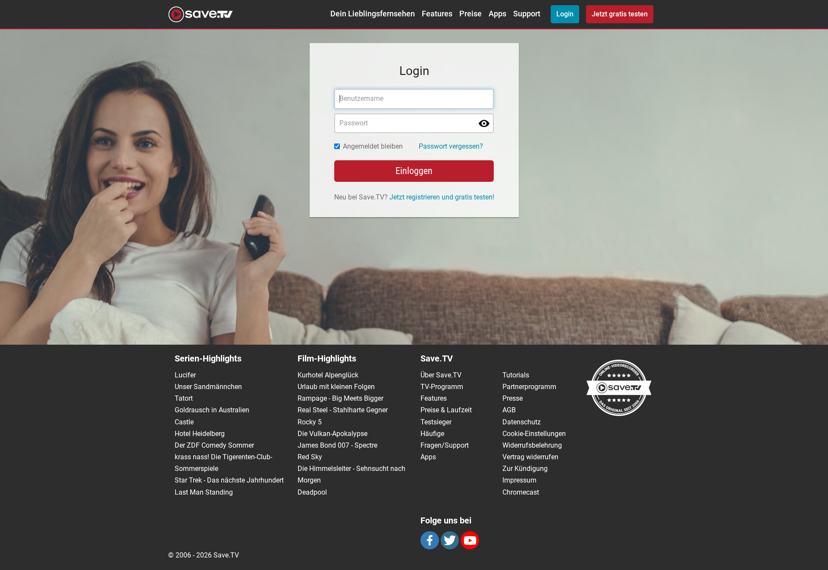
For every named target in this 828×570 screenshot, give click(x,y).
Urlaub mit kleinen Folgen (336, 387)
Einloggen (414, 170)
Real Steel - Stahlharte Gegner (343, 410)
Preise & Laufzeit (446, 410)
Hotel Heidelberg (200, 434)
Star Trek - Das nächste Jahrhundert (229, 480)
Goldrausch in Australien (212, 410)
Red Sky (310, 457)
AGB (509, 410)
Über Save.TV (440, 375)
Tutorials (515, 375)
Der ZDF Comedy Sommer (214, 445)
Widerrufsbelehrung (532, 445)
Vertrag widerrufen (530, 457)
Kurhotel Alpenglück (328, 375)
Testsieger (436, 422)
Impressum (519, 480)
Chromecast (520, 492)
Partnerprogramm (529, 387)
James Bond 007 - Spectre (337, 445)
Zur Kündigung (525, 468)
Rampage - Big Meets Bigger (340, 398)
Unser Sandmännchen (208, 387)
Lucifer (185, 375)
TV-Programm (441, 387)
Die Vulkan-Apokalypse (332, 434)
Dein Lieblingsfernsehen (372, 13)
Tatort (184, 398)
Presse (512, 398)
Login (565, 14)
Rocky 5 (310, 422)
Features (437, 13)
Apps (497, 13)
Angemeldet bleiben (373, 146)
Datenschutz (521, 422)
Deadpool (312, 492)
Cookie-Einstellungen (534, 434)
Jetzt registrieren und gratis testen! (441, 197)
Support (526, 13)
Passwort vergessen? (451, 146)
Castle (184, 422)
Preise (470, 13)
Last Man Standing (204, 492)
